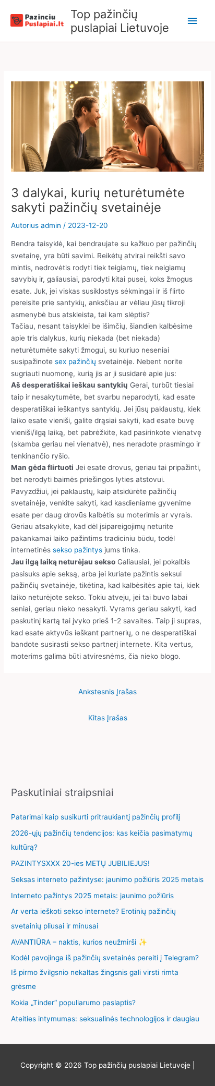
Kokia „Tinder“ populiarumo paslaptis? (73, 1002)
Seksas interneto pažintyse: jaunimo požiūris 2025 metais (107, 879)
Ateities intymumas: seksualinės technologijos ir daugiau (105, 1019)
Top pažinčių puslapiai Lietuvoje (119, 20)
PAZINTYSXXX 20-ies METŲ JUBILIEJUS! (80, 863)
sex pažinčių (75, 361)
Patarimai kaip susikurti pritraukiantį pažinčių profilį (95, 817)
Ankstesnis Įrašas (107, 691)
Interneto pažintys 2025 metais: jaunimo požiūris (92, 895)
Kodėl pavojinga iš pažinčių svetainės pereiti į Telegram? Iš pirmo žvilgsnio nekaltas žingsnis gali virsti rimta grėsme (105, 972)
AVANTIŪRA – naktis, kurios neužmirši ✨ (79, 942)
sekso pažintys (77, 550)
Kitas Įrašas (107, 718)
